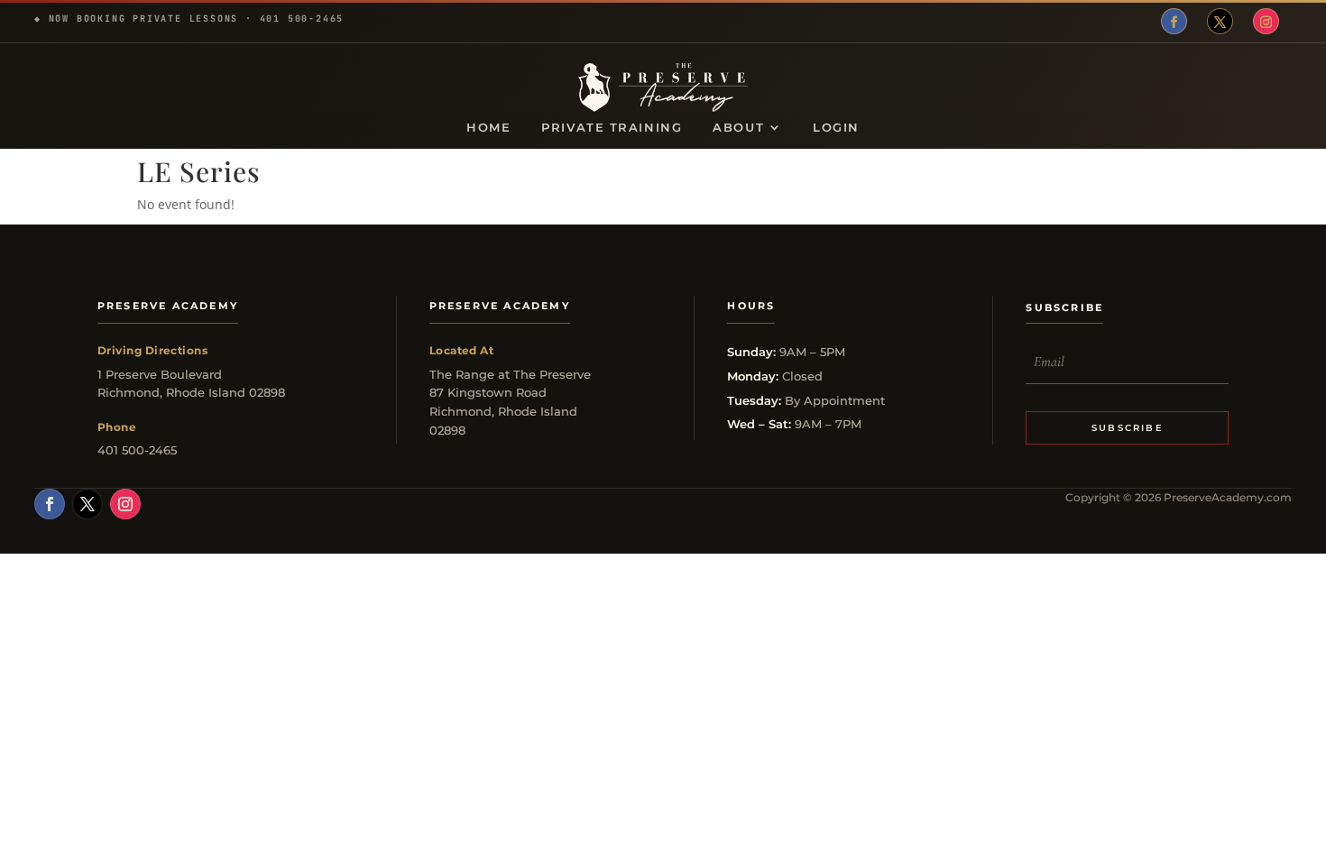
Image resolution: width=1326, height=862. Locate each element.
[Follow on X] (1220, 21)
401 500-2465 (302, 18)
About (738, 127)
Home (488, 127)
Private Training (611, 127)
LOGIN (836, 127)
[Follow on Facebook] (1174, 21)
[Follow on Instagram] (1266, 21)
